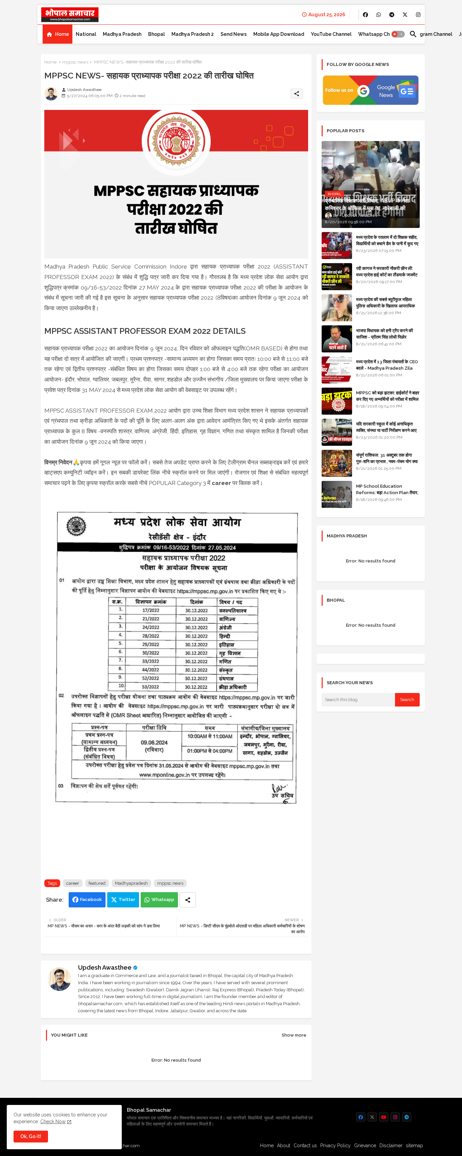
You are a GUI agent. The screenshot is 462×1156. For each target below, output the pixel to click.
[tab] (57, 34)
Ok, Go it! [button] (30, 1136)
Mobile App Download (278, 34)
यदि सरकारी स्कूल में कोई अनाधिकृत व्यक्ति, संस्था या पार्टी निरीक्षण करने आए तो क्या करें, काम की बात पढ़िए (386, 430)
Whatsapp (163, 899)
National (86, 34)
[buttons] (365, 14)
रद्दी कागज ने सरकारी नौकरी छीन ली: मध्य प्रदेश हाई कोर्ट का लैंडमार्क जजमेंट (386, 271)
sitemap (414, 1145)
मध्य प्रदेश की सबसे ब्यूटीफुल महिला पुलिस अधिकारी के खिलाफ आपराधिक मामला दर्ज (385, 305)
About (283, 1145)
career (72, 883)
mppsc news (75, 62)
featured (97, 883)
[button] (398, 34)
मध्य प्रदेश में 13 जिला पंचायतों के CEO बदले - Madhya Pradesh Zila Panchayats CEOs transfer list (387, 371)
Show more (294, 1035)
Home (62, 34)
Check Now (53, 1121)
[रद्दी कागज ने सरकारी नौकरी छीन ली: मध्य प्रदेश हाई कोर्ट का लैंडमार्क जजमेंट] (337, 276)
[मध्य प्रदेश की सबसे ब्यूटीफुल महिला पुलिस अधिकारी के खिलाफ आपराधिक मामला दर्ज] (337, 307)
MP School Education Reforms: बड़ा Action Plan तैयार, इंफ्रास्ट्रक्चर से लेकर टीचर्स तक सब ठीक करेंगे (387, 495)
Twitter (127, 899)
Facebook (91, 899)
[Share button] (188, 899)
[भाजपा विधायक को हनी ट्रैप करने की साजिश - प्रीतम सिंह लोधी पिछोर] (337, 338)
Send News (234, 34)
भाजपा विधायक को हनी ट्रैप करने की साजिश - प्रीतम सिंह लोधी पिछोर (384, 333)
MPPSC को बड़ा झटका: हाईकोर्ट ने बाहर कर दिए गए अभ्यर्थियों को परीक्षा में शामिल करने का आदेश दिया (387, 399)
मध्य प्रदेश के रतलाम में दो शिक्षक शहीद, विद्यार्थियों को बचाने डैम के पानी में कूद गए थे (387, 243)
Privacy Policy (335, 1145)
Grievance (365, 1145)
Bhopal (156, 34)
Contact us (305, 1145)
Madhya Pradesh (122, 34)
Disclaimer (390, 1145)
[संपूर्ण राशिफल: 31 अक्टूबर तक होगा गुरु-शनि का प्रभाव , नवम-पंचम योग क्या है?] (337, 463)
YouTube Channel (331, 34)
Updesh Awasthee (105, 967)
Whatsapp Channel (380, 34)
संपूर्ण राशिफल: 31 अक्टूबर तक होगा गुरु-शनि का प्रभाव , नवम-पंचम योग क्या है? (387, 461)
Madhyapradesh (131, 883)
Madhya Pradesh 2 (192, 34)
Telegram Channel (430, 34)
